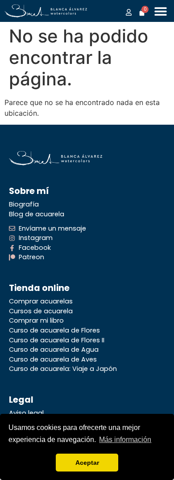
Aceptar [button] (87, 462)
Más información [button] (125, 439)
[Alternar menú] (160, 11)
